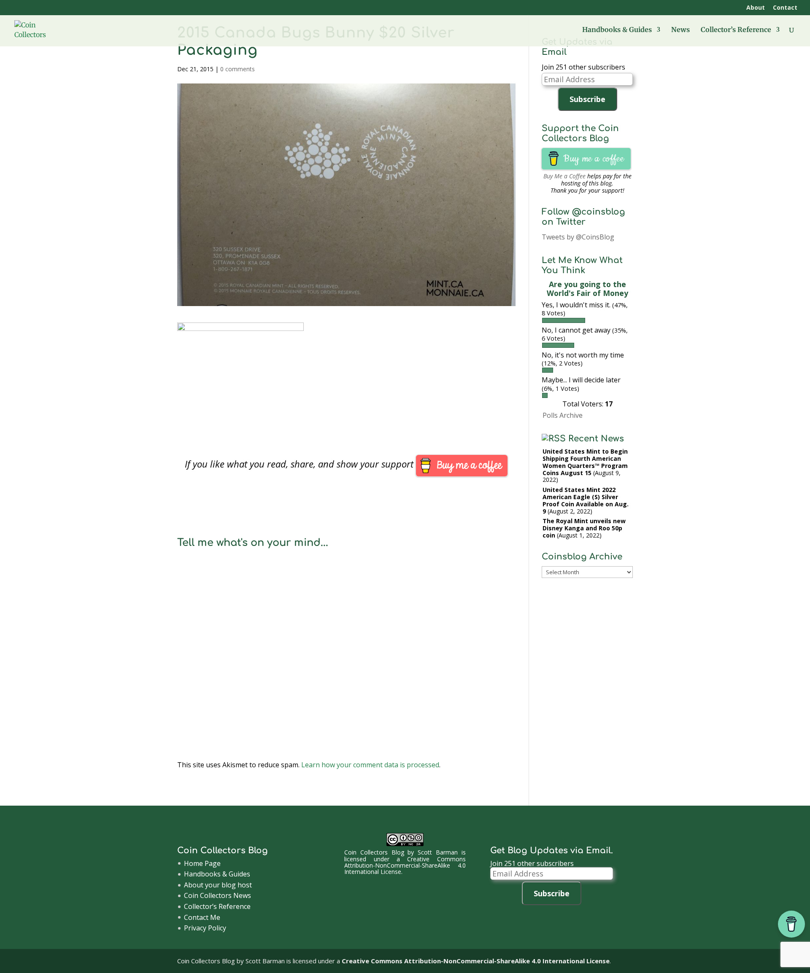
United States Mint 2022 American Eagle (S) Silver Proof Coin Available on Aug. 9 (586, 500)
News (680, 30)
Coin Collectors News (217, 895)
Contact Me (202, 917)
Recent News (596, 438)
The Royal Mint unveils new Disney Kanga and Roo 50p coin (584, 528)
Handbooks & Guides (617, 30)
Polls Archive (563, 415)
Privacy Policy (205, 928)
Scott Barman (438, 852)
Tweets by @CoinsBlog (578, 237)
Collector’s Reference (736, 30)
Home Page (202, 863)
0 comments (237, 69)
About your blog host (218, 885)
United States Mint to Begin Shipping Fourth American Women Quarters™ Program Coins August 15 (585, 461)
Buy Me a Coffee (564, 176)
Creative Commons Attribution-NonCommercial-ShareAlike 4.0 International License (405, 865)
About (755, 8)
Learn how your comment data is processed (370, 764)
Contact (785, 8)
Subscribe (587, 99)
